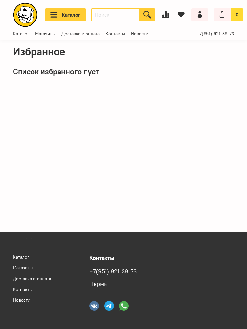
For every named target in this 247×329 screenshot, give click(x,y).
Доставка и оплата (80, 34)
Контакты (115, 34)
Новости (139, 34)
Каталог (71, 15)
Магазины (45, 34)
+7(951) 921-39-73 (215, 34)
